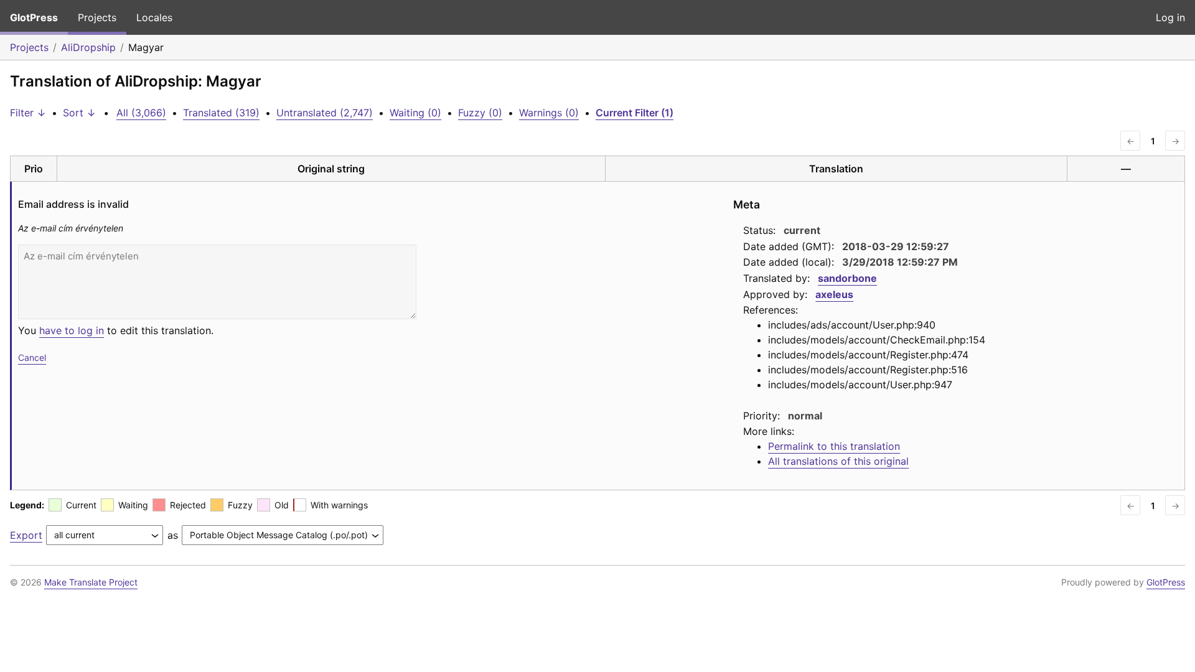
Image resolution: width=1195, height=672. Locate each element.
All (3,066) (141, 112)
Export (26, 535)
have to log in (71, 330)
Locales (154, 17)
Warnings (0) (549, 112)
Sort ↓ (79, 112)
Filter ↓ (28, 112)
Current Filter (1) (634, 112)
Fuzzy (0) (480, 112)
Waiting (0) (415, 112)
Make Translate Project (91, 582)
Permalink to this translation (834, 446)
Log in (1170, 17)
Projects (97, 17)
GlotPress (34, 17)
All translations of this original (838, 461)
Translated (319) (221, 112)
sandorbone (847, 278)
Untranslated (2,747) (324, 112)
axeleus (834, 294)
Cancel (32, 357)
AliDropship (88, 47)
